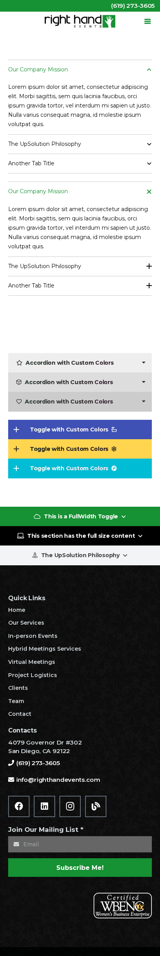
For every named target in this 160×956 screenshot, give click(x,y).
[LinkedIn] (44, 806)
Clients (18, 687)
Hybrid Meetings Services (44, 648)
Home (16, 609)
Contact (19, 713)
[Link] (80, 21)
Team (16, 701)
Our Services (26, 622)
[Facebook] (19, 806)
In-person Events (32, 635)
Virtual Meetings (31, 661)
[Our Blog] (95, 806)
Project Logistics (32, 675)
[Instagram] (70, 806)
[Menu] (147, 21)
